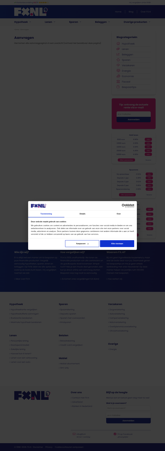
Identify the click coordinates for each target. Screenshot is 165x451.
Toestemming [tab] (46, 214)
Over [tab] (119, 214)
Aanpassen (81, 244)
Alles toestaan (117, 244)
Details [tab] (83, 214)
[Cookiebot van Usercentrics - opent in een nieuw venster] (123, 206)
